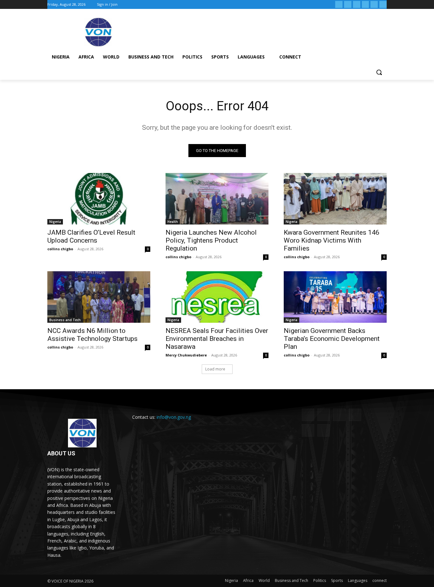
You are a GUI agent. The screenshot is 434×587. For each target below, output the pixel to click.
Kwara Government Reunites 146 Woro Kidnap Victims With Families (331, 240)
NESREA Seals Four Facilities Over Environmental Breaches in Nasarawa (217, 338)
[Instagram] (347, 4)
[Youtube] (383, 4)
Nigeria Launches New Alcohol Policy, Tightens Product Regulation (211, 240)
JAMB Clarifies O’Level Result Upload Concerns (91, 236)
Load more (215, 369)
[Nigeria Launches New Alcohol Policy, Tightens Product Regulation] (217, 198)
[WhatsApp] (374, 4)
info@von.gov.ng (174, 417)
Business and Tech (65, 320)
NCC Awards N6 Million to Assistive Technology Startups (92, 334)
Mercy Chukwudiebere (186, 355)
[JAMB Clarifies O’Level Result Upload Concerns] (98, 198)
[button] (379, 72)
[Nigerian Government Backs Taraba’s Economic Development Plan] (335, 297)
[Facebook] (338, 4)
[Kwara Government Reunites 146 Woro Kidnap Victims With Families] (335, 198)
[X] (365, 4)
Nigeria (55, 221)
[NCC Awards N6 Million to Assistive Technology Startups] (98, 297)
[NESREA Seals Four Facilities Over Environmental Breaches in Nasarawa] (217, 297)
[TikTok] (356, 4)
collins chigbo (60, 248)
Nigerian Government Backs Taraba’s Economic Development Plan (332, 338)
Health (172, 221)
